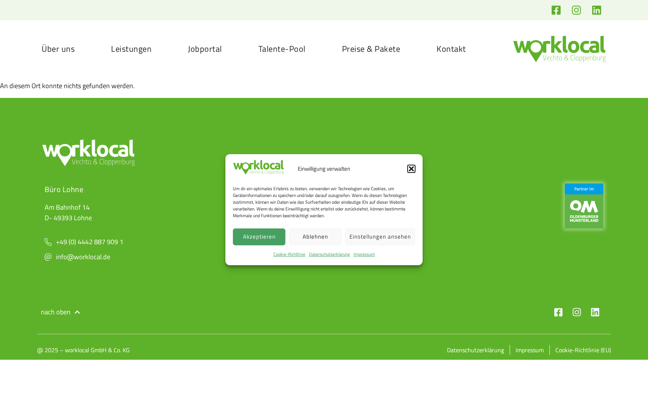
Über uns (58, 48)
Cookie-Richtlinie (289, 254)
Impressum (364, 254)
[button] (411, 169)
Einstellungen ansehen (380, 236)
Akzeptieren (259, 236)
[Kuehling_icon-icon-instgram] (576, 312)
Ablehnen (315, 236)
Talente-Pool (282, 48)
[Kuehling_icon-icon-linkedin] (595, 312)
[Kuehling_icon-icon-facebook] (558, 312)
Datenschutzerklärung (329, 254)
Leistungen (131, 48)
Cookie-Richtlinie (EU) (583, 349)
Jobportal (205, 48)
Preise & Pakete (371, 48)
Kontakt (451, 48)
